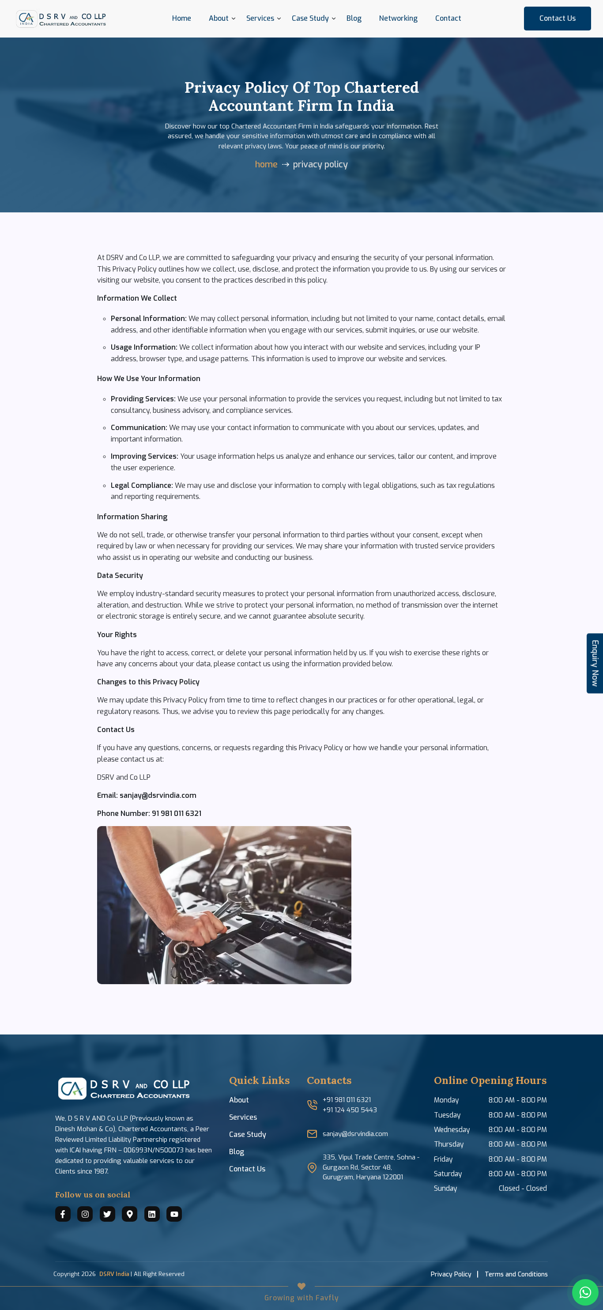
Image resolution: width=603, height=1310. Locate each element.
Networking (398, 18)
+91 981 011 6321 (347, 1099)
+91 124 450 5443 (350, 1110)
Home (181, 18)
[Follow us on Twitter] (107, 1214)
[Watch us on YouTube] (174, 1214)
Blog (354, 18)
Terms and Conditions (516, 1274)
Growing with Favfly (301, 1297)
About (239, 1100)
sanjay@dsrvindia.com (355, 1133)
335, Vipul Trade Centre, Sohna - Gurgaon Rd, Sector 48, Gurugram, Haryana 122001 (371, 1167)
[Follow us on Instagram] (85, 1214)
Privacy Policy (451, 1274)
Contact (448, 18)
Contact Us (557, 18)
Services (260, 18)
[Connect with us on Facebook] (63, 1214)
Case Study (247, 1134)
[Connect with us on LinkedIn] (152, 1214)
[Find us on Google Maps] (129, 1214)
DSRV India (114, 1274)
